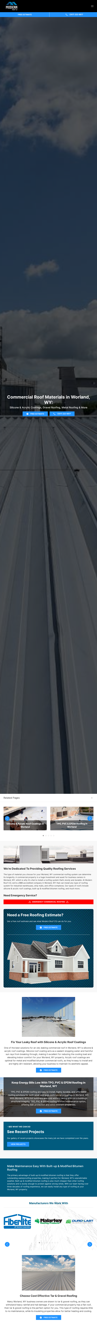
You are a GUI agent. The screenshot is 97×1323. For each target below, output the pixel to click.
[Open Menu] (92, 6)
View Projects (18, 1144)
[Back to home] (12, 6)
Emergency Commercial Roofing (48, 902)
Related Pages (12, 797)
